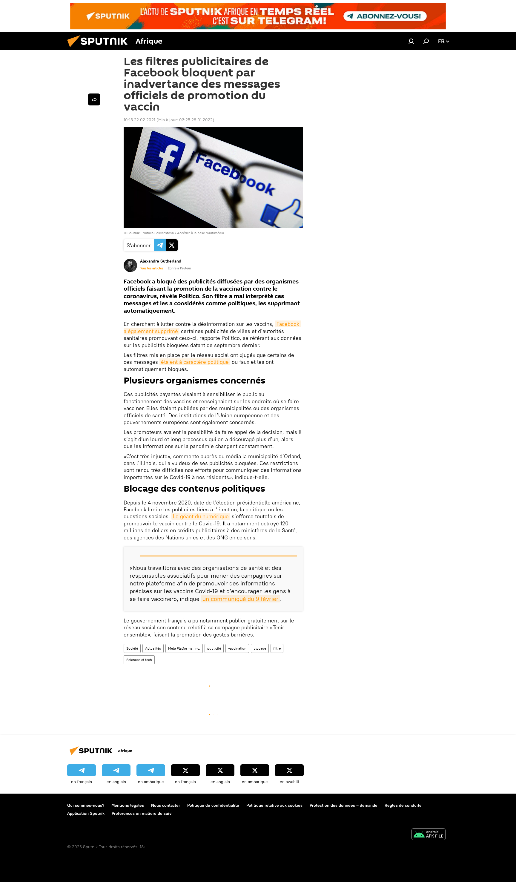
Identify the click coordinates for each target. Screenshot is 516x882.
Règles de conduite (403, 805)
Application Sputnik (86, 813)
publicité (214, 648)
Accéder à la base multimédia (200, 233)
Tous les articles (151, 268)
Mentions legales (127, 805)
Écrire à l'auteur (179, 268)
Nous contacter (165, 805)
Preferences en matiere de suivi (142, 813)
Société (132, 648)
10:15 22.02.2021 (139, 119)
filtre (277, 648)
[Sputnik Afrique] (100, 48)
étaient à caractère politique (195, 361)
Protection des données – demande (343, 805)
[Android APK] (428, 835)
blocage (260, 648)
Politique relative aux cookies (274, 805)
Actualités (153, 648)
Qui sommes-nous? (85, 805)
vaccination (237, 648)
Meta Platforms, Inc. (184, 648)
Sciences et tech (139, 659)
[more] (94, 99)
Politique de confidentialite (213, 805)
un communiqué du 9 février (240, 598)
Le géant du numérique (201, 516)
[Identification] (411, 41)
